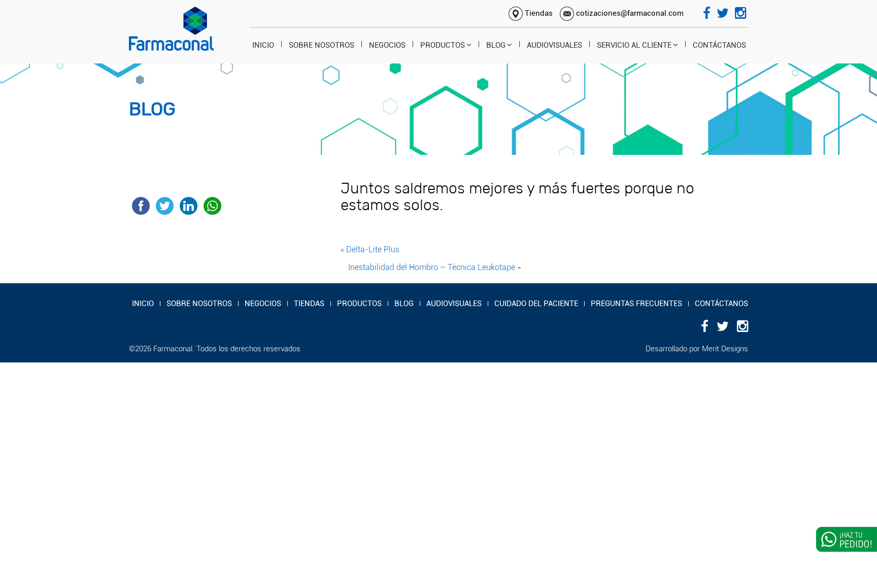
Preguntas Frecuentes (636, 303)
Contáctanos (719, 45)
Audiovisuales (554, 45)
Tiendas (538, 13)
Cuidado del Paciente (536, 303)
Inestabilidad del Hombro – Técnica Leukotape (431, 267)
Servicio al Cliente (634, 45)
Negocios (387, 45)
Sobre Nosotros (321, 45)
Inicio (263, 45)
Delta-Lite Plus (372, 249)
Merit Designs (725, 348)
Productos (442, 45)
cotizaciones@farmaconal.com (629, 13)
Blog (495, 45)
